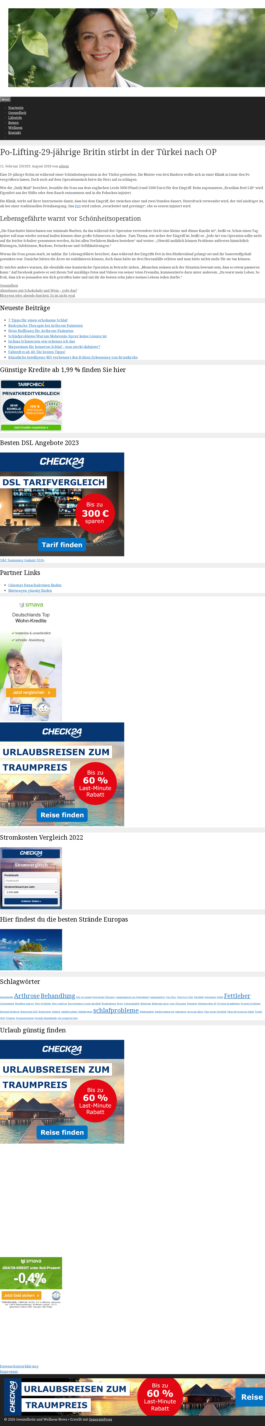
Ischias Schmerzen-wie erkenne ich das (41, 341)
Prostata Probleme (251, 1003)
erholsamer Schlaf (213, 997)
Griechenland (7, 1003)
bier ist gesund (84, 997)
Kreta (120, 1003)
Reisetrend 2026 (28, 1011)
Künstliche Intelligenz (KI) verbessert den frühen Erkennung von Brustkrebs (73, 357)
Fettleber (237, 996)
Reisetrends (44, 1011)
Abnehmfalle (6, 997)
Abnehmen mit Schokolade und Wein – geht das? (38, 290)
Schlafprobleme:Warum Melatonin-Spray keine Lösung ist (57, 336)
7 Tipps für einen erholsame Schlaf (37, 320)
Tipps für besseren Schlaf (240, 1011)
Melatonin (145, 1003)
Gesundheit (17, 112)
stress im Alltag (195, 1011)
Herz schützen (59, 1003)
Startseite (16, 107)
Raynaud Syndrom (9, 1011)
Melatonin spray (160, 1003)
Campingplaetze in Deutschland (132, 997)
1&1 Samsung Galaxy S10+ (22, 560)
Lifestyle (15, 117)
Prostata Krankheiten (228, 1003)
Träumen (10, 1018)
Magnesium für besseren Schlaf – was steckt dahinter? (54, 346)
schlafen (56, 1011)
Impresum (9, 1371)
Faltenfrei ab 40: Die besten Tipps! (36, 351)
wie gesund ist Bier (68, 1018)
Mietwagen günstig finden (30, 590)
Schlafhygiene (85, 1011)
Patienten (192, 1003)
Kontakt (14, 132)
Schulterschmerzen (164, 1011)
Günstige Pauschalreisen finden (34, 585)
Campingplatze (157, 997)
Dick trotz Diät (185, 997)
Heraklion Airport (24, 1003)
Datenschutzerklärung (19, 1366)
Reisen (13, 122)
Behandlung (58, 996)
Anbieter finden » (31, 901)
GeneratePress (100, 1419)
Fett (78, 206)
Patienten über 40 (207, 1003)
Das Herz (171, 997)
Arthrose (27, 996)
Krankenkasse (108, 1003)
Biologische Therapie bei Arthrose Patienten (45, 325)
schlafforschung (69, 1011)
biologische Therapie (104, 997)
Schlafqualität (147, 1011)
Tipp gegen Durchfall (215, 1011)
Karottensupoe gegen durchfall (84, 1003)
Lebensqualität (132, 1003)
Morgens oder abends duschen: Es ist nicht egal (37, 295)
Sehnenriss (180, 1011)
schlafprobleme (116, 1010)
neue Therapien (178, 1003)
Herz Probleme (43, 1003)
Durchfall (199, 997)
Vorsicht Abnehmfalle (46, 1018)
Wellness (15, 127)
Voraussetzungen (25, 1018)
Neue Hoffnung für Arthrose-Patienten (40, 330)
